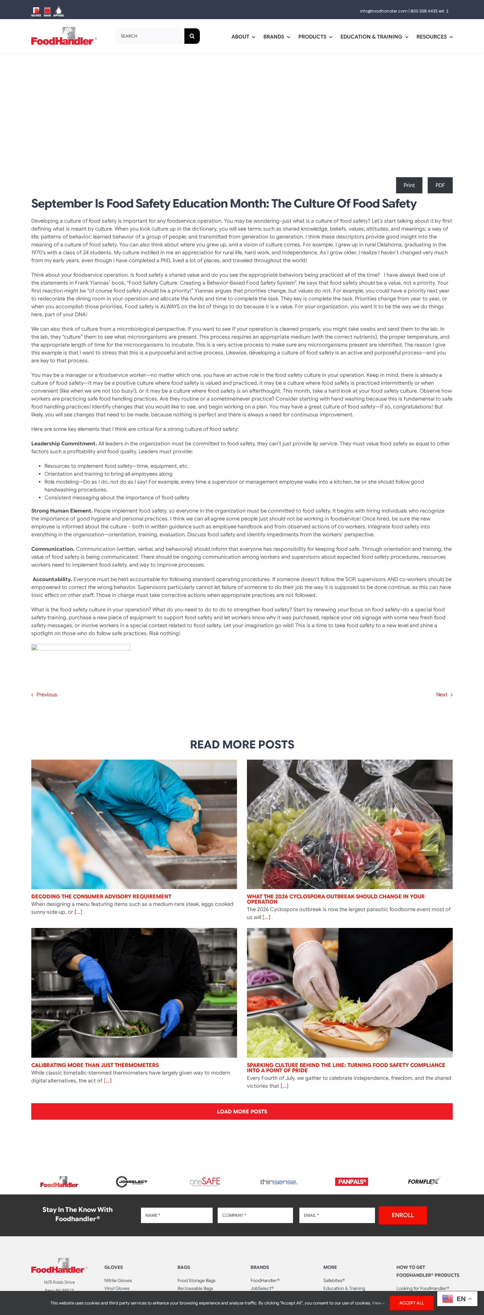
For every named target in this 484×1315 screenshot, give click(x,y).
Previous (47, 694)
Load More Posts (242, 1111)
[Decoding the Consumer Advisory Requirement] (134, 824)
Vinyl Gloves (117, 1288)
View (377, 1303)
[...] (77, 912)
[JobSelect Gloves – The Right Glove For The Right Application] (132, 1175)
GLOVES (113, 1267)
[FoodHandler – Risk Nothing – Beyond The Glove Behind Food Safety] (59, 1260)
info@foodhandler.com (384, 11)
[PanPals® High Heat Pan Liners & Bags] (351, 1180)
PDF (440, 185)
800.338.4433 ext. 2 (429, 11)
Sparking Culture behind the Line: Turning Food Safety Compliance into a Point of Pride (346, 1068)
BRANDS (260, 1267)
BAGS (183, 1267)
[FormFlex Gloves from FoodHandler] (424, 1178)
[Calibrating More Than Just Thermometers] (134, 993)
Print (409, 185)
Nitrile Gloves (118, 1280)
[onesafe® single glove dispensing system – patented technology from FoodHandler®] (205, 1179)
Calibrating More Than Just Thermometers (95, 1065)
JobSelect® (262, 1288)
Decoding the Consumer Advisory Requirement (101, 896)
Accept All (411, 1303)
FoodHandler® (265, 1280)
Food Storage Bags (196, 1280)
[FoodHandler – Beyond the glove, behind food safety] (59, 1178)
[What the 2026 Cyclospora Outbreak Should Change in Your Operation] (350, 824)
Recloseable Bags (195, 1288)
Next (441, 694)
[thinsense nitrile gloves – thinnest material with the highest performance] (278, 1182)
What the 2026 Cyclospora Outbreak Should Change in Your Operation (336, 899)
